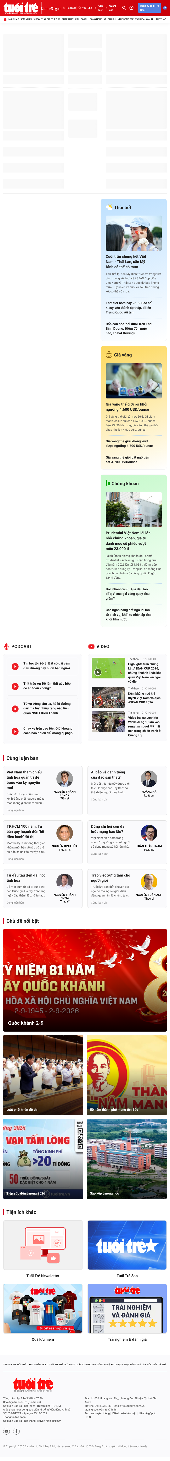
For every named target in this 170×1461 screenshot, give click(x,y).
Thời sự (45, 19)
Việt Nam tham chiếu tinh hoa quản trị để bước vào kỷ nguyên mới (24, 780)
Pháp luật (67, 19)
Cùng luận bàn (22, 758)
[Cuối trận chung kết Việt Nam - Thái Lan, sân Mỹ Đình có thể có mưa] (134, 233)
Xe (105, 19)
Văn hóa (139, 19)
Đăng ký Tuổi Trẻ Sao (149, 7)
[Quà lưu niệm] (43, 1309)
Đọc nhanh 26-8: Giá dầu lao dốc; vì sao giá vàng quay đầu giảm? (127, 593)
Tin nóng (133, 712)
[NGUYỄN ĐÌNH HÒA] (64, 834)
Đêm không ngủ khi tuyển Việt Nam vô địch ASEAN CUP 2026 (144, 698)
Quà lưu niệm (43, 1339)
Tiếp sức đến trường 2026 (25, 1193)
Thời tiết (122, 207)
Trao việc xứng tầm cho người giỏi (110, 878)
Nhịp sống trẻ (126, 19)
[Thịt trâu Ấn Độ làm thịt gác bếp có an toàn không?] (15, 686)
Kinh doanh (81, 19)
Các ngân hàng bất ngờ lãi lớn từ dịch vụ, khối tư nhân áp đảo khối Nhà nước (129, 614)
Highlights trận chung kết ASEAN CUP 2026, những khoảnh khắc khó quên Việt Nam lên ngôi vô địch (145, 672)
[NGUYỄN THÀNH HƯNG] (64, 883)
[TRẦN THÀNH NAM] (149, 834)
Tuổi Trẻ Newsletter (42, 1276)
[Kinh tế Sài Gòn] (50, 8)
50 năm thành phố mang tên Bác (114, 1110)
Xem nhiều (26, 19)
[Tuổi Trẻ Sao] (127, 1245)
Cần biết (100, 7)
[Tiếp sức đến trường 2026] (43, 1159)
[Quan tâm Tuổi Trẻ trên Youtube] (6, 1431)
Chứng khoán (125, 483)
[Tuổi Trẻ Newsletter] (43, 1245)
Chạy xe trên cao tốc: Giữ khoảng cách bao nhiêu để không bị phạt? (48, 730)
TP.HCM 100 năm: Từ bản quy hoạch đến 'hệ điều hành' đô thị (25, 831)
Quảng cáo (113, 7)
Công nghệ (96, 19)
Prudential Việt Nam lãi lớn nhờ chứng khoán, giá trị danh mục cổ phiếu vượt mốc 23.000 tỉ (128, 541)
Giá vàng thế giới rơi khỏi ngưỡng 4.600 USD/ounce (127, 407)
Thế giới (55, 19)
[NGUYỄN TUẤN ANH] (149, 883)
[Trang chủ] (5, 19)
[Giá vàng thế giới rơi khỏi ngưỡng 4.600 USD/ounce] (134, 380)
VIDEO (102, 646)
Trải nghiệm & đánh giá (127, 1339)
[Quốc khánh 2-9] (85, 980)
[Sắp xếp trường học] (127, 1159)
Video (37, 19)
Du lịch (112, 19)
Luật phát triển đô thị (22, 1110)
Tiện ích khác (21, 1212)
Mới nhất (13, 19)
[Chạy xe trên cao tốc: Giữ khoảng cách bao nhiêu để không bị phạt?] (15, 731)
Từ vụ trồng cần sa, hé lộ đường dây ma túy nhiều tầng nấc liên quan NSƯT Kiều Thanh (47, 708)
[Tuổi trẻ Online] (33, 1384)
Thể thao (161, 19)
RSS (88, 1417)
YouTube (87, 7)
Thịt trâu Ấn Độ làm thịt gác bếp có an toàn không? (47, 686)
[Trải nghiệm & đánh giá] (127, 1309)
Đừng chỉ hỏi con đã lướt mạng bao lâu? (107, 829)
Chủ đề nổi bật (22, 921)
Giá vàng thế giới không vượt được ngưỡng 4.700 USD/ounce (129, 443)
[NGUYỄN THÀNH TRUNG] (64, 780)
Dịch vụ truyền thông (97, 1413)
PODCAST (21, 646)
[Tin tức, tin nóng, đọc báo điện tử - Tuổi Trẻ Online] (21, 8)
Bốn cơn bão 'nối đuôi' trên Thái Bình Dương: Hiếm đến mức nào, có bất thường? (129, 328)
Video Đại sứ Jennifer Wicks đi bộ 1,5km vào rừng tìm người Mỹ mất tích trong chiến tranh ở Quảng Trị (144, 726)
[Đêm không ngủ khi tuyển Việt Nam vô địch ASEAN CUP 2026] (108, 697)
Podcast (71, 7)
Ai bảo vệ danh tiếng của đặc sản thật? (108, 775)
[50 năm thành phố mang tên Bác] (127, 1075)
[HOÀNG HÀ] (149, 780)
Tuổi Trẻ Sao (127, 1276)
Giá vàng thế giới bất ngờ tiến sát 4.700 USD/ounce (127, 459)
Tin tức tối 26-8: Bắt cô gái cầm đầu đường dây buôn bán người (46, 665)
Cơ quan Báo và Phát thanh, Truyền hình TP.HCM (32, 1421)
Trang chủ (9, 1364)
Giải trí (150, 19)
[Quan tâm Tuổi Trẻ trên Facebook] (16, 1431)
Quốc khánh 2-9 (26, 1023)
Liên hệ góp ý (147, 1413)
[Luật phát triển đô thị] (43, 1075)
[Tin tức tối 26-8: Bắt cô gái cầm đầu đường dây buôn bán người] (15, 666)
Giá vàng (123, 355)
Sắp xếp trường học (104, 1193)
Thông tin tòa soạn (14, 1417)
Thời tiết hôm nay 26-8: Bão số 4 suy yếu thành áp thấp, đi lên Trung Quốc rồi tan (129, 307)
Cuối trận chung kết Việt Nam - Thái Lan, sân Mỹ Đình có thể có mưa (126, 261)
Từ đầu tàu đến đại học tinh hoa (26, 878)
